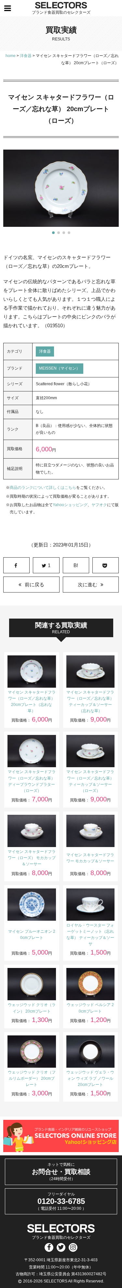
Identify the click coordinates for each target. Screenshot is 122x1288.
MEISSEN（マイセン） (59, 368)
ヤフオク (99, 505)
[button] (53, 232)
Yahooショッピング (70, 505)
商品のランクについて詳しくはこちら (43, 487)
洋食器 (45, 351)
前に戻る (34, 584)
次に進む (87, 584)
